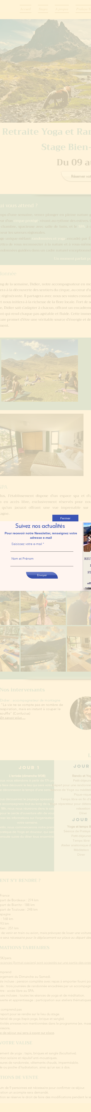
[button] (65, 518)
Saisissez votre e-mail (26, 543)
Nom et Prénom (22, 558)
